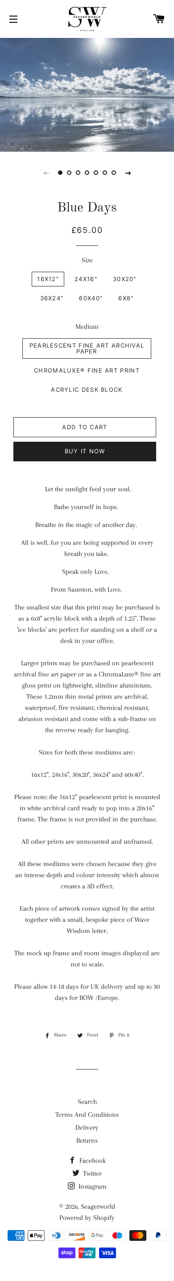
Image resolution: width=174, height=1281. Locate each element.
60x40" (91, 298)
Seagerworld (98, 1206)
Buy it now (85, 451)
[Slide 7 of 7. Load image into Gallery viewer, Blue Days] (113, 172)
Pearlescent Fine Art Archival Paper (87, 348)
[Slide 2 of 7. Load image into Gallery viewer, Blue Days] (69, 172)
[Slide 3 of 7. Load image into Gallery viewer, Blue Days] (78, 172)
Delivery (87, 1127)
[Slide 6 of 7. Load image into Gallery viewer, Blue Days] (104, 172)
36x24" (52, 298)
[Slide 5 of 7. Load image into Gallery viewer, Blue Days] (95, 172)
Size (87, 260)
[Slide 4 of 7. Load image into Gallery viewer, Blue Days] (87, 172)
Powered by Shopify (87, 1218)
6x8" (125, 298)
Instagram (92, 1186)
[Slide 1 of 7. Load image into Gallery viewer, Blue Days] (60, 172)
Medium (87, 327)
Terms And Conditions (87, 1115)
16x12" (48, 278)
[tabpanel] (87, 94)
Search (87, 1102)
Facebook (92, 1161)
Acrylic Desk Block (86, 389)
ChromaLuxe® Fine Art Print (87, 370)
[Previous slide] (46, 172)
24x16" (86, 278)
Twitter (91, 1173)
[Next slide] (128, 172)
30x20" (125, 278)
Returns (87, 1140)
